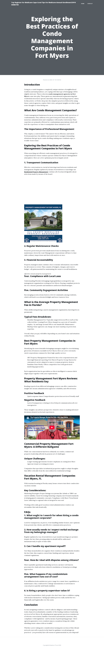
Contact (90, 3)
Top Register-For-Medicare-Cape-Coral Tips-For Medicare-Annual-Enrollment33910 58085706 (43, 3)
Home (82, 3)
